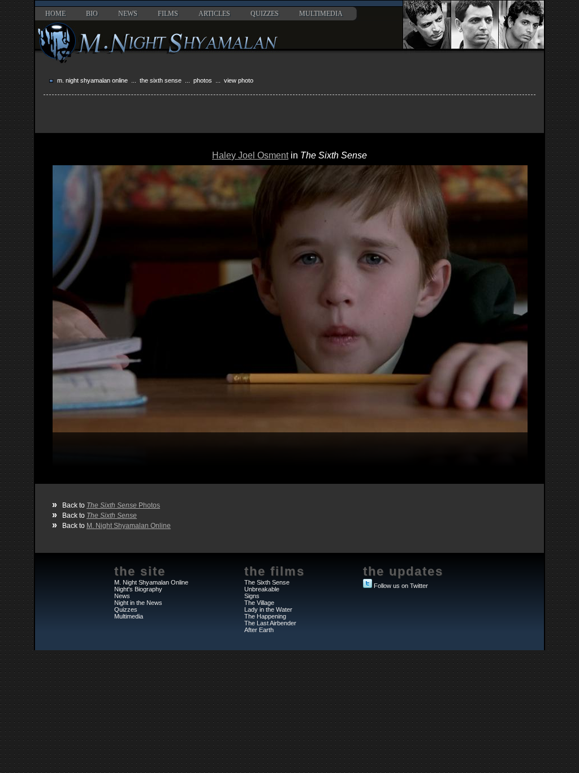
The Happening (265, 616)
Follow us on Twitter (401, 585)
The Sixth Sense (161, 80)
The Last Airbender (270, 623)
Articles (214, 14)
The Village (259, 602)
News (127, 14)
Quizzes (264, 14)
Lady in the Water (268, 609)
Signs (252, 595)
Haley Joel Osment (250, 155)
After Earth (259, 629)
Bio (92, 14)
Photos (202, 80)
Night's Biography (138, 589)
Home (55, 14)
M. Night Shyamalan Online (92, 80)
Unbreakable (261, 589)
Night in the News (138, 602)
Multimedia (321, 14)
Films (168, 14)
